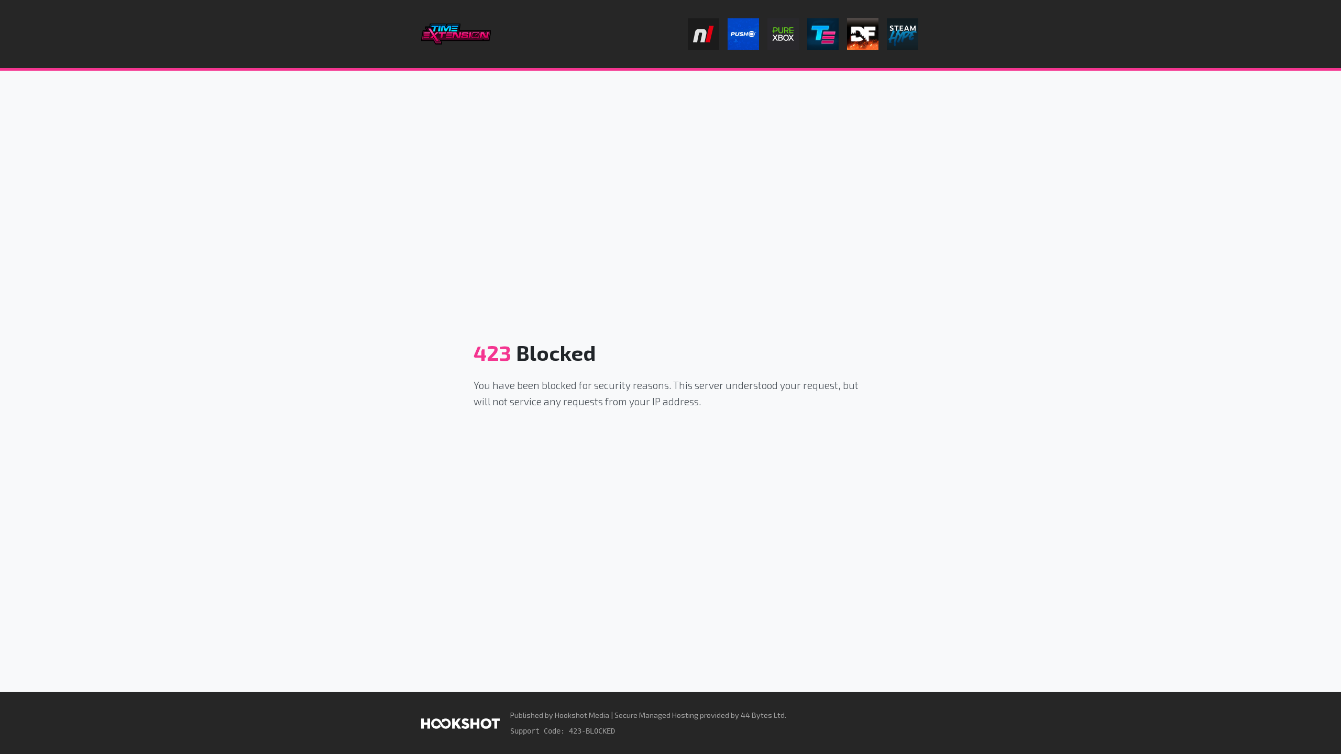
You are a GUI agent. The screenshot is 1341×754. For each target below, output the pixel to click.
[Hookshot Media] (460, 723)
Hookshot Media (582, 715)
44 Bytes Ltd (763, 715)
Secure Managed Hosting (656, 715)
